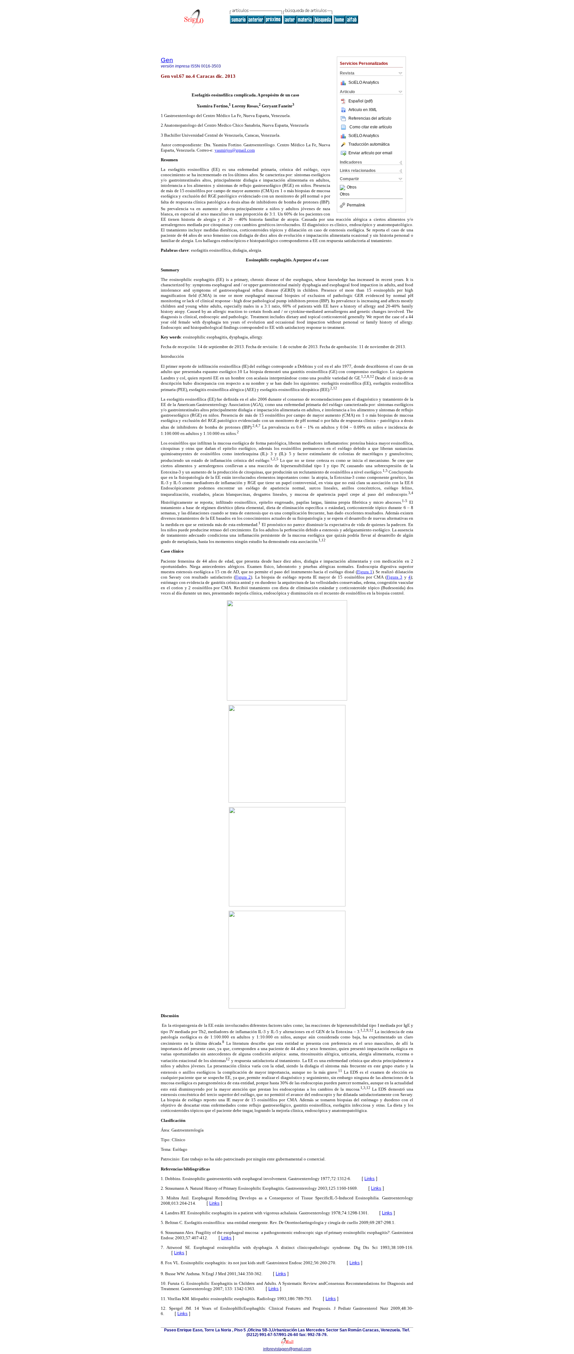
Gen (167, 60)
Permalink (356, 205)
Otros (351, 187)
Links (369, 1178)
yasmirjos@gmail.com (235, 150)
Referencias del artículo (369, 118)
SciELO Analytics (363, 82)
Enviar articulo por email (370, 153)
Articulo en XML (362, 109)
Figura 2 (243, 577)
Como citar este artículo (370, 127)
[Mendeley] (343, 187)
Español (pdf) (360, 101)
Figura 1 (364, 571)
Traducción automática (369, 144)
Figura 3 (394, 577)
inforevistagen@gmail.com (287, 1349)
